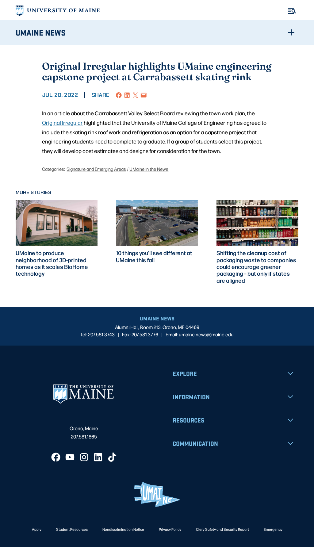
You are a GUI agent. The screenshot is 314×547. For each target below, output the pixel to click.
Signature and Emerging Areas (96, 169)
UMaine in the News (148, 169)
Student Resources (72, 529)
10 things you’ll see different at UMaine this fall (154, 256)
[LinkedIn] (98, 457)
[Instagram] (84, 457)
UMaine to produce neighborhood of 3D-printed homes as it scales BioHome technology (52, 263)
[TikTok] (112, 457)
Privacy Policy (170, 529)
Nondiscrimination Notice (123, 529)
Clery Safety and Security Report (222, 529)
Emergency (273, 529)
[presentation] (57, 223)
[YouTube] (70, 457)
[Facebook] (55, 457)
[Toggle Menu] (292, 11)
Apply (36, 529)
